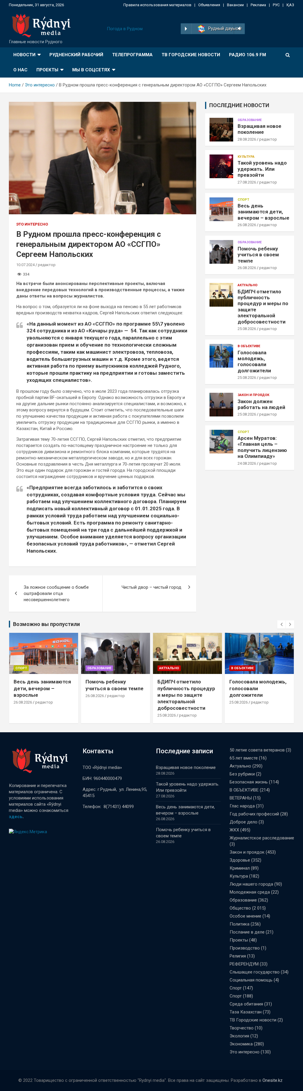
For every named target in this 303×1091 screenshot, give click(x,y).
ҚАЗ (290, 5)
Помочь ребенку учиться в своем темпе (258, 255)
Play (186, 29)
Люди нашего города (251, 884)
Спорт (243, 200)
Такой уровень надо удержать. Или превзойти (262, 169)
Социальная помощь (251, 980)
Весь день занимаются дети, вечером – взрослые (263, 212)
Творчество (242, 1028)
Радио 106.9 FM (247, 54)
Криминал (240, 868)
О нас (20, 70)
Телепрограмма (132, 54)
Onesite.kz (272, 1080)
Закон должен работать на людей (261, 404)
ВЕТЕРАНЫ (241, 798)
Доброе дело (243, 822)
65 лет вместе (244, 758)
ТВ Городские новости (191, 54)
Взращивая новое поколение (259, 129)
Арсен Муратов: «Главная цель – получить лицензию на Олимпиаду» (262, 447)
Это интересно (32, 224)
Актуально (247, 285)
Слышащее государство (255, 972)
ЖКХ (234, 830)
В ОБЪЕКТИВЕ (249, 346)
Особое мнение (245, 916)
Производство (245, 948)
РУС (276, 5)
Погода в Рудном (125, 28)
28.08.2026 (247, 139)
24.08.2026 (247, 463)
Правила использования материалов (157, 5)
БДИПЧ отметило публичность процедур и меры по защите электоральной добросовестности (186, 695)
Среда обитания (246, 1004)
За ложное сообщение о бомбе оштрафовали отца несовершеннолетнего (56, 593)
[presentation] (281, 624)
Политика (239, 924)
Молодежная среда (250, 892)
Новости (24, 54)
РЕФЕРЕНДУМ (244, 964)
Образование (250, 120)
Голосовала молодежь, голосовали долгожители (254, 362)
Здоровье (240, 860)
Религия (238, 956)
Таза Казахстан (246, 1012)
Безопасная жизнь (249, 782)
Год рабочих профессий (254, 814)
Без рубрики (242, 774)
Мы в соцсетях (91, 70)
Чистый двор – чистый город (151, 587)
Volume (238, 29)
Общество (240, 908)
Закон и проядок (253, 395)
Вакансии (235, 5)
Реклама (258, 5)
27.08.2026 (247, 182)
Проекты (47, 70)
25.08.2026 (247, 328)
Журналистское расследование (262, 838)
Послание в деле (247, 932)
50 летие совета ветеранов (257, 750)
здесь (15, 816)
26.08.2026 (247, 225)
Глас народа (242, 806)
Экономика (241, 1044)
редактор (47, 265)
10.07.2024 (25, 265)
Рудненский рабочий (76, 54)
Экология (239, 1036)
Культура (246, 157)
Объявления (209, 5)
